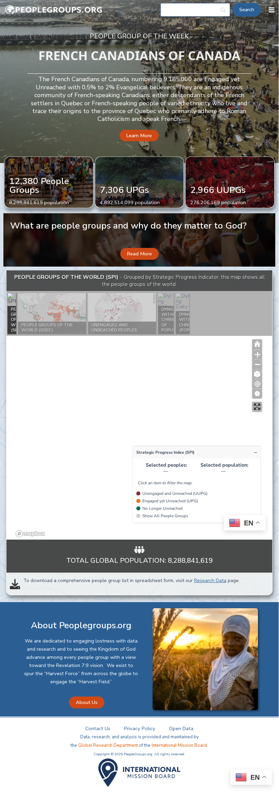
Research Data (210, 580)
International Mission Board (179, 745)
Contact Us (97, 728)
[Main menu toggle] (271, 10)
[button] (139, 136)
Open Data (181, 728)
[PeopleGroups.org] (53, 10)
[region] (139, 405)
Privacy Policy (139, 728)
